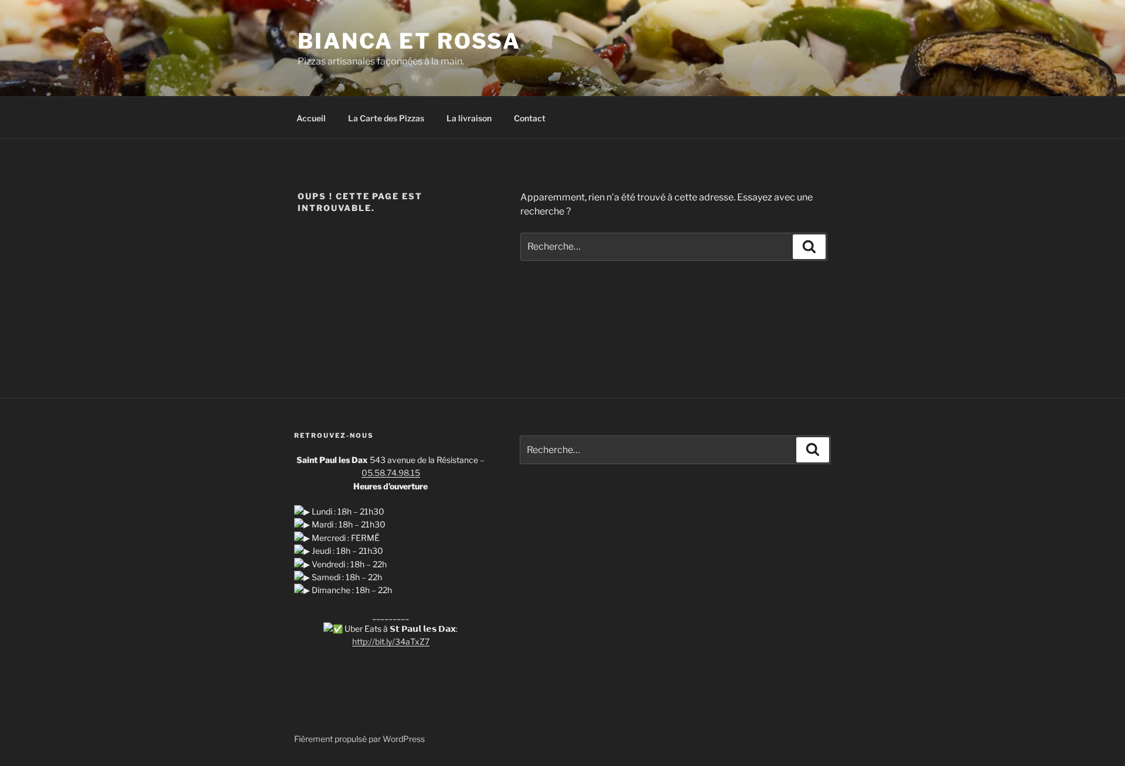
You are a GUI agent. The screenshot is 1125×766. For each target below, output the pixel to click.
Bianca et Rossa (409, 41)
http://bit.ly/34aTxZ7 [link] (390, 641)
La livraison (469, 118)
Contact (530, 118)
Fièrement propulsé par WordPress (359, 739)
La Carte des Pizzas (386, 118)
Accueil (311, 118)
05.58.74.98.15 (391, 473)
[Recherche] (809, 246)
